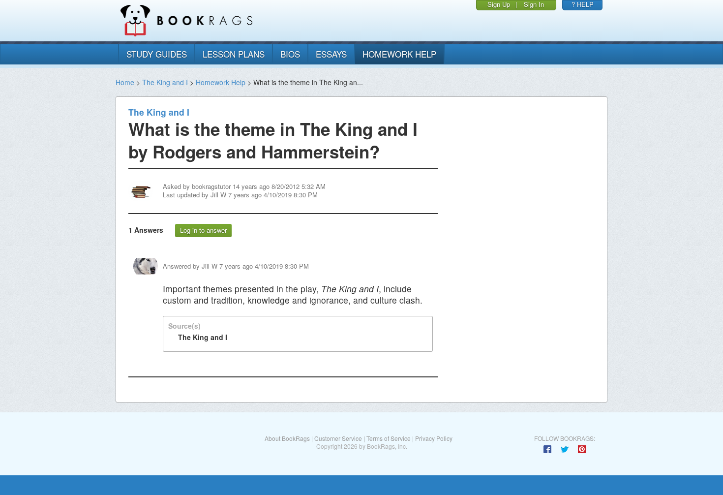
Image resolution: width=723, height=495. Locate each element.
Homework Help (220, 82)
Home (125, 82)
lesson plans (234, 54)
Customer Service (338, 438)
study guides (156, 54)
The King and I (165, 82)
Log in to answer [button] (203, 230)
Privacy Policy (433, 438)
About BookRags (287, 438)
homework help (399, 54)
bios (290, 54)
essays (331, 54)
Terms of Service (388, 438)
